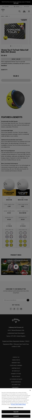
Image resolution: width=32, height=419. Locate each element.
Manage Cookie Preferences (16, 407)
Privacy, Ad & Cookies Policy (18, 404)
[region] (16, 403)
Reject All (16, 411)
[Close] (30, 390)
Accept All (16, 416)
